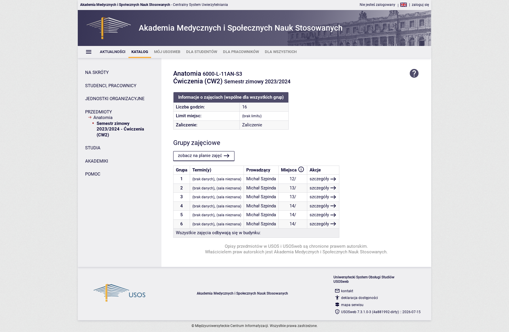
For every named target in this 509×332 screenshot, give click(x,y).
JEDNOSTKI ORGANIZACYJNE (115, 98)
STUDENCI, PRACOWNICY (110, 85)
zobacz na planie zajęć (200, 155)
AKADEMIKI (96, 161)
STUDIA (92, 148)
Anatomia (103, 117)
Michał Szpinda (261, 178)
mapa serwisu (352, 305)
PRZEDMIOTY (98, 112)
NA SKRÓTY (97, 72)
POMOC (92, 174)
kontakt (347, 291)
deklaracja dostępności (359, 298)
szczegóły (319, 178)
